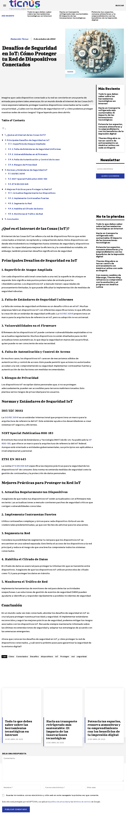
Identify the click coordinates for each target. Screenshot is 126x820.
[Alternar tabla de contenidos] (4, 129)
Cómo (11, 656)
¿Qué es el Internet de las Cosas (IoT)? (26, 135)
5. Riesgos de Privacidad (24, 164)
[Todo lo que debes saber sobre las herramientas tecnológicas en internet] (21, 702)
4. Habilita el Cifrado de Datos (27, 208)
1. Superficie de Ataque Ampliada (28, 144)
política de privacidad (59, 802)
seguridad (82, 656)
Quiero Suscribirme (110, 176)
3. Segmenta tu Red (22, 203)
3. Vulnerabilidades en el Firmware (29, 154)
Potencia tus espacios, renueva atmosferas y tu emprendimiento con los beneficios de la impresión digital (104, 15)
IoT (56, 656)
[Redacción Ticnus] (5, 39)
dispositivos (47, 656)
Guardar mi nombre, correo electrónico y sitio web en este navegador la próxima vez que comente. (52, 795)
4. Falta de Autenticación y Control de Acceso (36, 159)
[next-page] (123, 14)
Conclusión (13, 219)
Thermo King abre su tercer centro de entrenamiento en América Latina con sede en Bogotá (109, 143)
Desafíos (34, 656)
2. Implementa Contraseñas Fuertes (30, 198)
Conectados (22, 656)
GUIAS (70, 71)
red (73, 656)
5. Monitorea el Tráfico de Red (27, 214)
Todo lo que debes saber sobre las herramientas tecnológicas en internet (39, 13)
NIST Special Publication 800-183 (29, 179)
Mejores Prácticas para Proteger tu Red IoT (29, 189)
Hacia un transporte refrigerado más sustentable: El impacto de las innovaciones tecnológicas (73, 14)
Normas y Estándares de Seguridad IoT (27, 170)
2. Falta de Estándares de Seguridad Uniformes (36, 149)
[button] (120, 5)
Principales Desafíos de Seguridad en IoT (28, 140)
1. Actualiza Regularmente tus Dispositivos (33, 193)
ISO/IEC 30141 (18, 173)
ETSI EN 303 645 (20, 184)
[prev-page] (25, 14)
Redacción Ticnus (19, 39)
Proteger (64, 656)
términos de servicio (82, 802)
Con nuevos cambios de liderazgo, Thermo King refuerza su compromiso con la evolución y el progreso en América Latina (109, 281)
